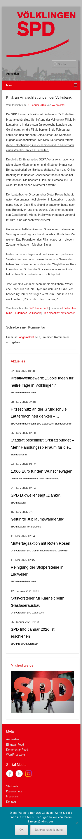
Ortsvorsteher (18, 550)
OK (21, 829)
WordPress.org (15, 754)
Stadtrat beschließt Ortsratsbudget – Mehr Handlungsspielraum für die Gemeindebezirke (42, 444)
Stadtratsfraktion (63, 423)
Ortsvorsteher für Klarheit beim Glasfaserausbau (37, 601)
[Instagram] (28, 773)
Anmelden (12, 73)
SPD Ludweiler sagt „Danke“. (36, 495)
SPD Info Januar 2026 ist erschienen (32, 633)
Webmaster (58, 105)
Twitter (19, 773)
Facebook (9, 773)
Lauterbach (20, 313)
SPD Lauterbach (39, 308)
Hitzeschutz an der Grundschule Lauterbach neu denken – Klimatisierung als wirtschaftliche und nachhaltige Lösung (39, 413)
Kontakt (11, 801)
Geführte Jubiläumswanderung (37, 519)
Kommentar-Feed (17, 749)
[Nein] (76, 823)
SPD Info (15, 643)
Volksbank (34, 313)
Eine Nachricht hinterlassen (59, 313)
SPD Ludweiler (18, 502)
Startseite (12, 786)
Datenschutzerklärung (49, 829)
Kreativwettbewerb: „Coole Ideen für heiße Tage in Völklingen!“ (42, 381)
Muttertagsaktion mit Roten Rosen (40, 543)
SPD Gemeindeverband (23, 392)
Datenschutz (14, 791)
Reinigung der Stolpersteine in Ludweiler (37, 570)
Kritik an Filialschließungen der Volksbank (39, 97)
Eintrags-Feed (15, 744)
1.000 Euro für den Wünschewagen (41, 471)
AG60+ (14, 478)
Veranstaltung (52, 478)
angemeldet (26, 337)
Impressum (13, 796)
